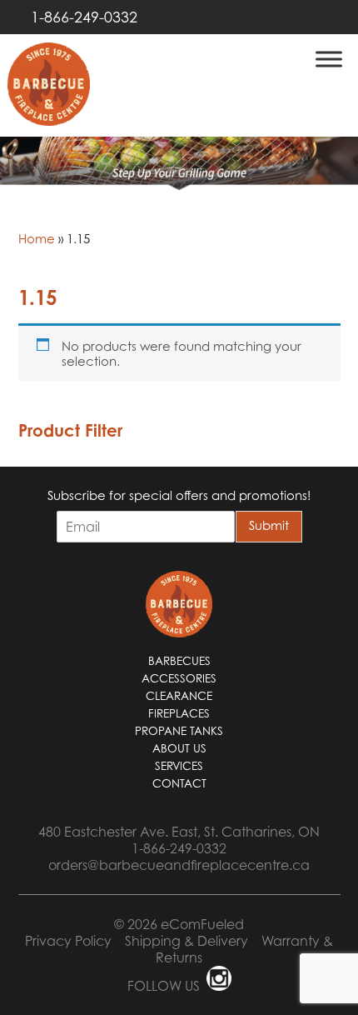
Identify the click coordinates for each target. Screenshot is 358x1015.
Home (36, 238)
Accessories (179, 678)
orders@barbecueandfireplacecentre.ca (179, 865)
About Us (179, 748)
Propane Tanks (179, 731)
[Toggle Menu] (329, 59)
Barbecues (179, 661)
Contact (179, 783)
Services (179, 765)
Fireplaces (179, 713)
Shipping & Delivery (186, 940)
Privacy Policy (68, 940)
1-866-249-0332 (84, 17)
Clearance (179, 695)
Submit (269, 525)
